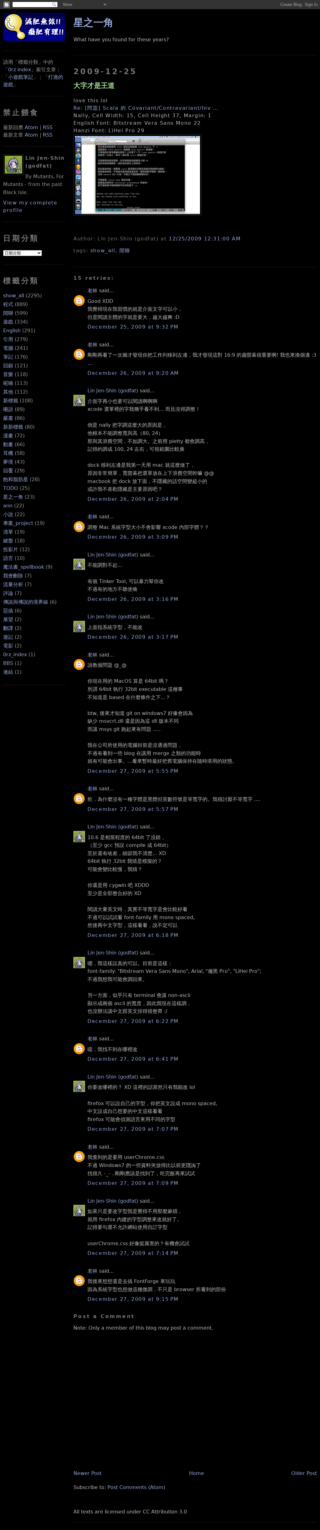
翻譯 (8, 628)
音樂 (8, 374)
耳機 (8, 453)
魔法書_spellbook (23, 567)
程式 (8, 304)
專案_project (18, 523)
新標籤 (10, 401)
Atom (31, 127)
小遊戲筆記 (20, 77)
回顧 (8, 366)
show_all (13, 296)
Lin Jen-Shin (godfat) (113, 391)
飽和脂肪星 (15, 479)
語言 (8, 558)
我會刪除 (13, 576)
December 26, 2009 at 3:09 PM (133, 537)
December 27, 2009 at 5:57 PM (133, 809)
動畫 (8, 444)
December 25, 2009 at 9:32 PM (133, 327)
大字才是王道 (94, 85)
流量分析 (13, 584)
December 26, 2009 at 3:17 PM (133, 637)
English (12, 331)
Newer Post (87, 1473)
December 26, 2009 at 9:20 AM (133, 373)
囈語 (8, 409)
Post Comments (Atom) (136, 1487)
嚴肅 (8, 418)
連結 (8, 672)
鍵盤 (8, 541)
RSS (47, 127)
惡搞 (8, 611)
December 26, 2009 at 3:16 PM (133, 599)
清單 (8, 532)
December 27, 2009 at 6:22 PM (133, 1021)
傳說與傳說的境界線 (25, 602)
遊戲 (8, 322)
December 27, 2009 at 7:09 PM (133, 1183)
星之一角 (13, 497)
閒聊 (8, 313)
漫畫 (8, 436)
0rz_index (15, 654)
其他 (8, 392)
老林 (93, 291)
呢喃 (8, 383)
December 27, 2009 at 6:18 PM (133, 935)
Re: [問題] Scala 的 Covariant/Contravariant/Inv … (145, 108)
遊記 (8, 637)
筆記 (8, 357)
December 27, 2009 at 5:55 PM (133, 771)
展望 (8, 619)
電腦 (8, 348)
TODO (10, 488)
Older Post (304, 1473)
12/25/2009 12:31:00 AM (205, 239)
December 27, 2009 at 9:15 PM (133, 1299)
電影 (8, 646)
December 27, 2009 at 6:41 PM (133, 1059)
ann (7, 506)
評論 (8, 593)
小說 (8, 514)
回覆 (8, 471)
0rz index (19, 70)
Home (196, 1473)
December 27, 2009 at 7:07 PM (133, 1129)
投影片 (10, 549)
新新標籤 (13, 427)
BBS (8, 663)
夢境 (8, 462)
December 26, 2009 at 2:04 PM (133, 499)
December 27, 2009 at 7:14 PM (133, 1253)
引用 (8, 339)
